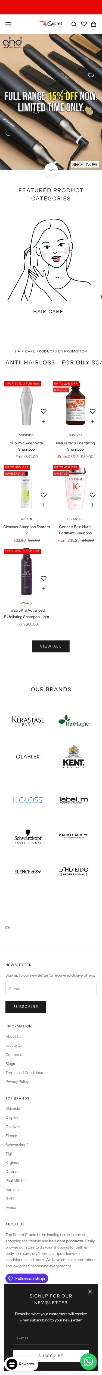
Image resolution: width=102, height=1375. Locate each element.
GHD (9, 1198)
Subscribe (50, 1356)
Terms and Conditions (24, 1072)
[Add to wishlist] (43, 411)
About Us (13, 1036)
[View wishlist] (84, 24)
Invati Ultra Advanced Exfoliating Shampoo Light (26, 613)
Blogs (10, 1063)
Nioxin (26, 519)
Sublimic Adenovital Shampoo (27, 446)
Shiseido (26, 435)
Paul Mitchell (16, 1180)
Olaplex (11, 1117)
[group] (51, 102)
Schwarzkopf (16, 1144)
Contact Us (14, 1054)
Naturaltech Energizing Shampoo (75, 446)
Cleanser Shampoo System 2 (26, 529)
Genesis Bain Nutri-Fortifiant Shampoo (75, 529)
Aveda (26, 603)
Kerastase (76, 519)
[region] (51, 102)
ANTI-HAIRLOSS (30, 362)
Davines (75, 435)
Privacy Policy (17, 1081)
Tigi (8, 1153)
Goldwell (12, 1126)
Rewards (27, 1363)
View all (51, 646)
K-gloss (12, 1162)
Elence (11, 1135)
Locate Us (13, 1045)
